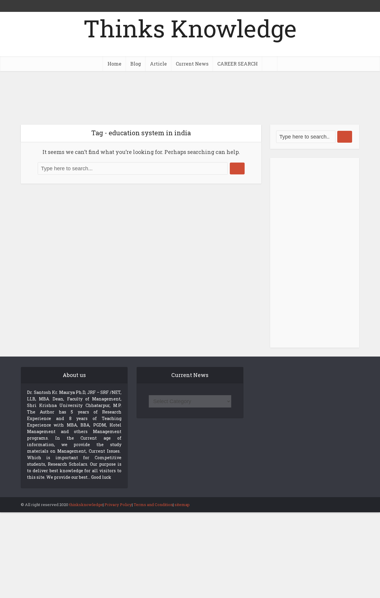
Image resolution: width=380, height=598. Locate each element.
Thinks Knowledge (190, 28)
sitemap (182, 504)
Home (114, 64)
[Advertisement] (190, 98)
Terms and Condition (153, 504)
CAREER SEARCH (237, 64)
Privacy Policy (118, 504)
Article (158, 64)
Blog (135, 64)
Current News (192, 64)
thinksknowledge (86, 504)
